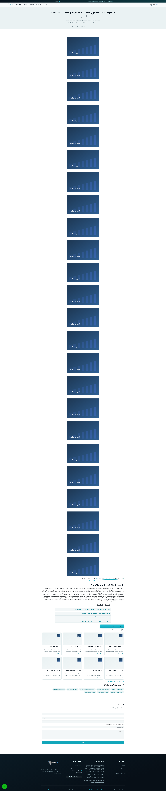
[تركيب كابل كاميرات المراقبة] (72, 639)
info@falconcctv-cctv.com (75, 768)
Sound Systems (90, 776)
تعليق (83, 742)
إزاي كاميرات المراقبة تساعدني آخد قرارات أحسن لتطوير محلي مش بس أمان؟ (92, 609)
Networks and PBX (99, 776)
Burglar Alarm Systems (90, 779)
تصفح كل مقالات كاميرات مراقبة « (116, 681)
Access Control (90, 777)
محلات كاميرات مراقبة (85, 26)
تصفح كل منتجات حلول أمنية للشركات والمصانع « (112, 626)
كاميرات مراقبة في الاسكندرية (103, 689)
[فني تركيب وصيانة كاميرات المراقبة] (51, 663)
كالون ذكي (89, 771)
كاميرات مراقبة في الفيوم (90, 692)
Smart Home (100, 774)
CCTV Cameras (90, 773)
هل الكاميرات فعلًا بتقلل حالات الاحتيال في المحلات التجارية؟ (96, 613)
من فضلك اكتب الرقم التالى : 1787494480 (115, 724)
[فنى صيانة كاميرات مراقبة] (93, 663)
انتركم (95, 765)
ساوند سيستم (89, 767)
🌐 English (11, 5)
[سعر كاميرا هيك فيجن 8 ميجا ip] (114, 639)
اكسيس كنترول (92, 768)
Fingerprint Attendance (91, 774)
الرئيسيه (45, 5)
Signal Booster (99, 779)
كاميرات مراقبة (93, 26)
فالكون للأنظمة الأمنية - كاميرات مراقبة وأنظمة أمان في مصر (100, 789)
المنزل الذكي (96, 767)
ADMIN (65, 789)
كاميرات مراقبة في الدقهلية (58, 689)
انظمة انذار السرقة (94, 770)
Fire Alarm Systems (98, 777)
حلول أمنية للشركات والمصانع (97, 782)
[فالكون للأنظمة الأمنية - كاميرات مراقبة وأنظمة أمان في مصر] (154, 4)
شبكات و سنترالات (100, 768)
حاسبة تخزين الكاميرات (120, 774)
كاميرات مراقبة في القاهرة (117, 689)
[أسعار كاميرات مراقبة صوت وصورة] (72, 663)
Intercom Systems (99, 773)
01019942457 (55, 1)
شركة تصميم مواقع (45, 789)
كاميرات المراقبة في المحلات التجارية (72, 26)
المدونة (32, 4)
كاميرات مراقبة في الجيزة (72, 689)
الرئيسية (98, 26)
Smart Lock (87, 781)
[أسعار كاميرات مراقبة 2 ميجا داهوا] (93, 639)
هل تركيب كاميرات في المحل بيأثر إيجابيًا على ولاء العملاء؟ (96, 617)
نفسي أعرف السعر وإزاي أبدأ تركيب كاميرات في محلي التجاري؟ (95, 621)
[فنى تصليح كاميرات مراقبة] (51, 639)
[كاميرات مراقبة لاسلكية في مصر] (114, 663)
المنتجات (40, 4)
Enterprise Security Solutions (97, 781)
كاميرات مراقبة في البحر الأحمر (117, 692)
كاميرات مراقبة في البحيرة (103, 692)
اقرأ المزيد (121, 653)
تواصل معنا (18, 5)
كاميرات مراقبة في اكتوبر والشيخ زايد (87, 689)
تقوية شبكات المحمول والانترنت (95, 770)
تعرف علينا (25, 5)
